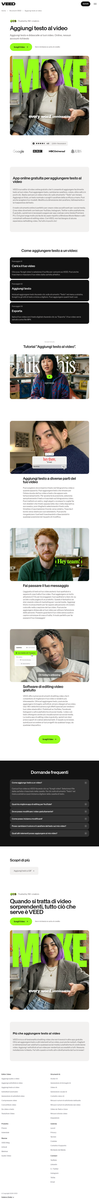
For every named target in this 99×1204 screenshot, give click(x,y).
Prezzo (4, 1128)
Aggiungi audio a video (10, 1079)
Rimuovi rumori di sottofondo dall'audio (65, 1100)
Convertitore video (8, 1105)
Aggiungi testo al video (10, 1087)
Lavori (52, 1128)
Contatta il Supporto (58, 1145)
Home (3, 11)
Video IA (53, 1087)
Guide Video (6, 1156)
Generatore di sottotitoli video (13, 1096)
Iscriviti (85, 4)
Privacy (53, 1132)
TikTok (52, 1177)
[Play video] (49, 376)
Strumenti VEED (15, 11)
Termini (53, 1137)
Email (52, 1182)
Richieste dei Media (58, 1150)
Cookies (53, 1141)
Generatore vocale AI (58, 1092)
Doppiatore (54, 1118)
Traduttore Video (7, 1113)
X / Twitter (54, 1169)
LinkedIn (53, 1164)
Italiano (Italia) (6, 1197)
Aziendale (5, 1132)
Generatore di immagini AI (60, 1083)
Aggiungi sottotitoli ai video (12, 1083)
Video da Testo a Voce (59, 1109)
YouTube (53, 1160)
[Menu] (95, 3)
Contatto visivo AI (57, 1096)
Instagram (54, 1173)
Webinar (4, 1151)
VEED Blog (5, 1143)
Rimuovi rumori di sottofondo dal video (65, 1105)
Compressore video (9, 1100)
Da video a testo (7, 1109)
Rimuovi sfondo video (58, 1113)
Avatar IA (54, 1079)
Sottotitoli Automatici (9, 1092)
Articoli (4, 1147)
